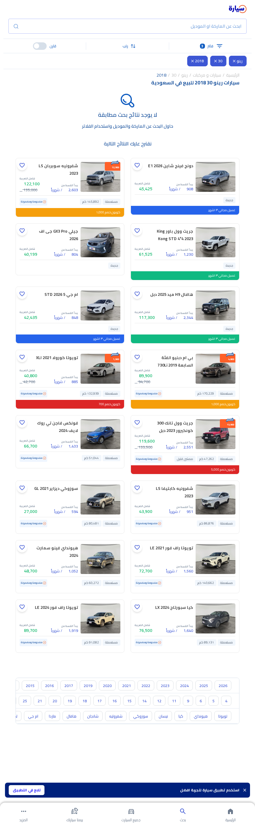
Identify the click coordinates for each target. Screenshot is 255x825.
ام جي (33, 716)
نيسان (163, 716)
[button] (127, 46)
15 (129, 700)
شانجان (93, 716)
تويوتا (222, 716)
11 (174, 700)
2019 (88, 685)
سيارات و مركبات (207, 75)
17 (99, 700)
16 (114, 700)
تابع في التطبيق (27, 790)
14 (144, 700)
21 (40, 700)
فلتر (207, 46)
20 (55, 700)
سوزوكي (140, 716)
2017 (68, 685)
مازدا (52, 716)
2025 (203, 685)
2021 (126, 685)
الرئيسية (232, 75)
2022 (145, 685)
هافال (71, 716)
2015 (30, 685)
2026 (223, 685)
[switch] (40, 46)
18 (84, 700)
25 (25, 700)
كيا (180, 716)
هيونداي (201, 716)
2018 (199, 60)
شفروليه (116, 716)
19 (69, 700)
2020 (107, 685)
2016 (49, 685)
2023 (165, 685)
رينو (240, 60)
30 (220, 60)
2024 (184, 685)
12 (159, 700)
